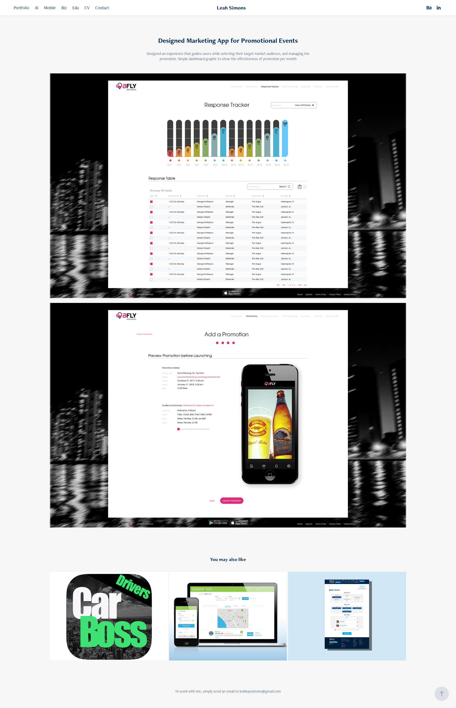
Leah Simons (231, 7)
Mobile (50, 7)
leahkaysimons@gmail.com (260, 691)
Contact (102, 7)
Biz (64, 7)
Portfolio (21, 7)
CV (87, 7)
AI (36, 7)
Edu (75, 7)
